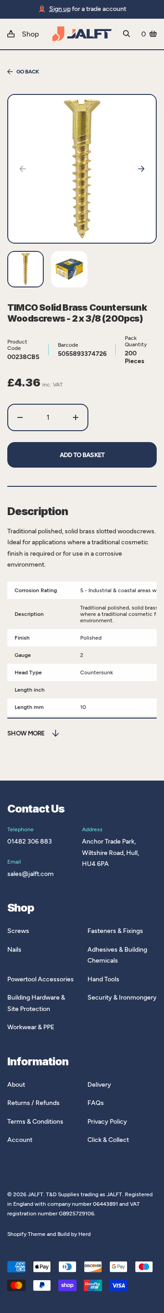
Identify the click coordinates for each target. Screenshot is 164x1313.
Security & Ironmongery (122, 997)
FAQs (95, 1103)
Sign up (60, 9)
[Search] (126, 33)
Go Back (27, 71)
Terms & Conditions (35, 1121)
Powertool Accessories (40, 979)
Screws (18, 931)
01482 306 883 (29, 841)
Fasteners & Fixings (115, 931)
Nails (14, 949)
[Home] (82, 33)
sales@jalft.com (30, 874)
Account (19, 1140)
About (16, 1085)
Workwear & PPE (30, 1027)
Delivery (99, 1085)
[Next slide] (141, 169)
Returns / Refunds (33, 1103)
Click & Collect (108, 1140)
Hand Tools (103, 979)
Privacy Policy (107, 1121)
